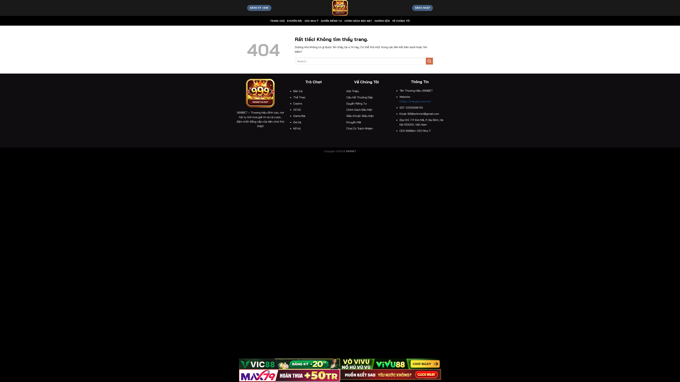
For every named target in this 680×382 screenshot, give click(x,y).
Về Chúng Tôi (401, 20)
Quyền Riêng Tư (331, 20)
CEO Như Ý (311, 20)
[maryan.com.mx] (340, 8)
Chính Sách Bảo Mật (358, 20)
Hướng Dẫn (382, 20)
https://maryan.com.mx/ (416, 101)
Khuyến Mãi (294, 20)
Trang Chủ (277, 20)
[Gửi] (429, 61)
